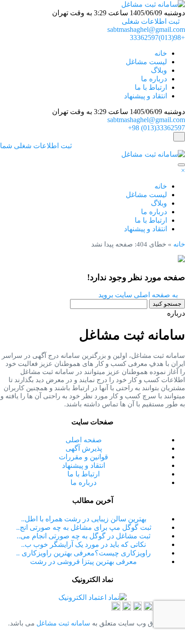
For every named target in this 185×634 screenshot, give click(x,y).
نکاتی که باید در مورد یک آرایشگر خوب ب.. (83, 544)
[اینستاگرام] (148, 608)
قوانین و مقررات (83, 457)
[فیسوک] (126, 608)
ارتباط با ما (151, 87)
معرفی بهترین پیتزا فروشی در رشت (83, 561)
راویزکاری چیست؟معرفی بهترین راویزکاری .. (83, 553)
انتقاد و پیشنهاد (145, 96)
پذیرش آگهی (84, 448)
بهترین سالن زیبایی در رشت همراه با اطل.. (83, 519)
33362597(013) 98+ (156, 128)
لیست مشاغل (146, 62)
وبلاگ (159, 70)
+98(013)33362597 (157, 37)
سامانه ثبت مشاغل (62, 623)
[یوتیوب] (115, 608)
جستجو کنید (167, 303)
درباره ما (154, 79)
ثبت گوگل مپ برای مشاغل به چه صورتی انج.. (83, 527)
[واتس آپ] (137, 608)
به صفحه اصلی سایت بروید (139, 295)
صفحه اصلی (84, 440)
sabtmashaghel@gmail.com (146, 29)
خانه (160, 53)
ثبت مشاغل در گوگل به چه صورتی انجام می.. (83, 536)
